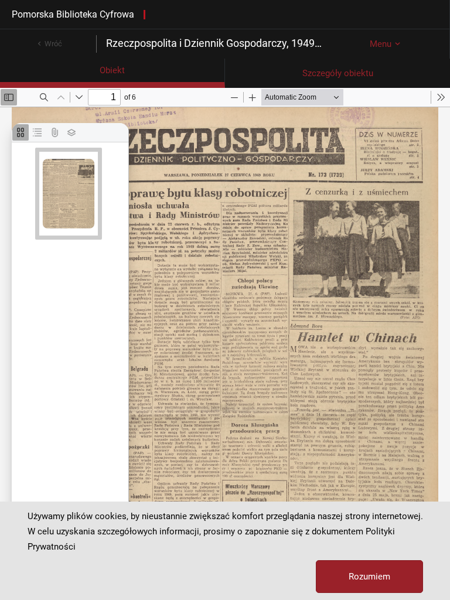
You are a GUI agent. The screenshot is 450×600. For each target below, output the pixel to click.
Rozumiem (369, 576)
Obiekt (112, 70)
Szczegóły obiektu (337, 73)
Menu (380, 44)
